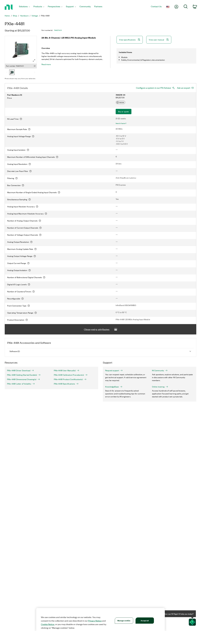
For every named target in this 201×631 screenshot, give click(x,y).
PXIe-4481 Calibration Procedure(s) (69, 375)
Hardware (24, 15)
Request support (112, 370)
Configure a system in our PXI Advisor (153, 87)
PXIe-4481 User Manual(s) (65, 370)
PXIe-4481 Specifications (64, 383)
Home (7, 15)
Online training (158, 386)
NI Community (158, 370)
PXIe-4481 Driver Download (18, 370)
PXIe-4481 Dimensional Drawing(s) (21, 379)
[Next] (34, 72)
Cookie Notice (47, 624)
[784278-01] (12, 73)
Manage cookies (124, 620)
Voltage (34, 15)
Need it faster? (121, 123)
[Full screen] (34, 60)
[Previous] (7, 72)
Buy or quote (123, 111)
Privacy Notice (95, 620)
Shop (15, 15)
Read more (46, 64)
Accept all (145, 620)
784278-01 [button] (58, 30)
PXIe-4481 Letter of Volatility (19, 383)
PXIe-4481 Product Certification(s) (68, 379)
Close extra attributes (96, 329)
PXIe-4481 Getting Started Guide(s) (22, 375)
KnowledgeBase (112, 386)
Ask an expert (183, 87)
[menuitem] (24, 7)
